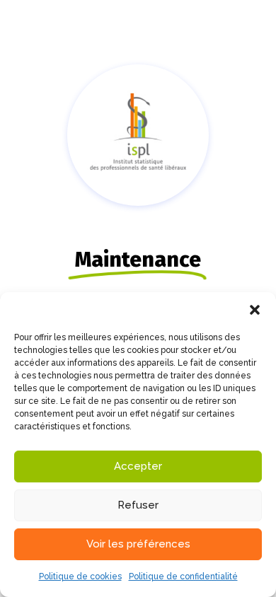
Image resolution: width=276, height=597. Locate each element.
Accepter (138, 466)
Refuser (138, 505)
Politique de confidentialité (183, 576)
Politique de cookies (80, 576)
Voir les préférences (138, 544)
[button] (255, 310)
